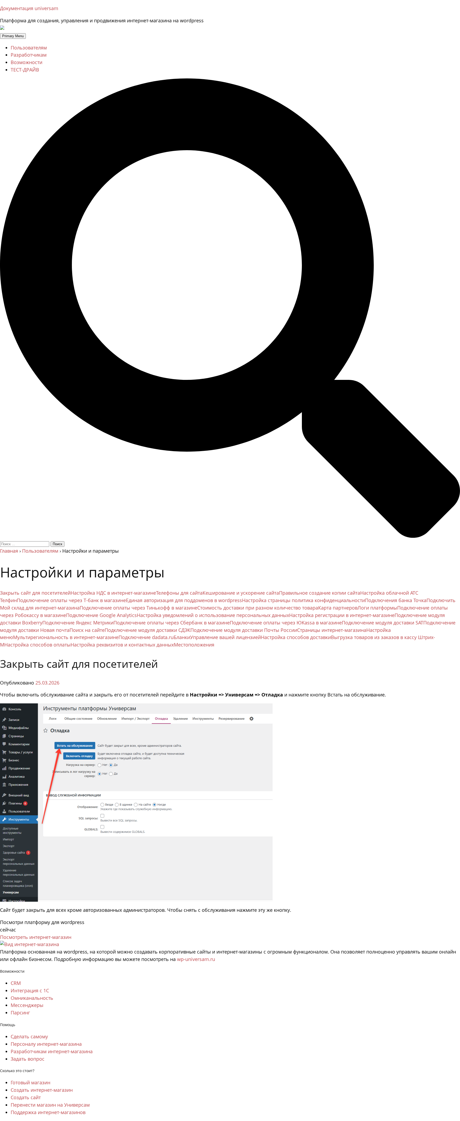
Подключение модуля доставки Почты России (243, 630)
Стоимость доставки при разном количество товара (257, 607)
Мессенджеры (27, 1005)
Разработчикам (29, 55)
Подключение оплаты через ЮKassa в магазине (286, 622)
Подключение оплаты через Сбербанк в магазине (171, 622)
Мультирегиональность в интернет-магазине (65, 637)
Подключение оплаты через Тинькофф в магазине (138, 607)
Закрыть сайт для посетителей (35, 593)
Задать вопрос (27, 1059)
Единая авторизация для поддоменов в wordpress (184, 600)
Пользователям (29, 47)
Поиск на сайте (87, 630)
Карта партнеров (338, 607)
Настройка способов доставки (296, 637)
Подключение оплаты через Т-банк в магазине (71, 600)
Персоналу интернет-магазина (46, 1044)
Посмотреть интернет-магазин (35, 937)
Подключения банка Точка (395, 600)
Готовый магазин (30, 1082)
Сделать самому (29, 1036)
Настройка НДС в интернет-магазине (113, 593)
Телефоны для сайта (179, 593)
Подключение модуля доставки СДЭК (147, 630)
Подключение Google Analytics (101, 615)
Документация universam (29, 8)
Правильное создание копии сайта (319, 593)
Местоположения (194, 644)
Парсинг (20, 1012)
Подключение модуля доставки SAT (382, 622)
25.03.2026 (47, 682)
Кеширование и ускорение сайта (241, 593)
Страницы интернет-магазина (331, 630)
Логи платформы (377, 607)
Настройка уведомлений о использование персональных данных (213, 615)
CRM (16, 983)
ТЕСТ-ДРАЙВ (25, 69)
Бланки (182, 637)
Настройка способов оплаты (37, 644)
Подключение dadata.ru (146, 637)
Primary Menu (13, 36)
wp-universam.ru (196, 959)
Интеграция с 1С (30, 990)
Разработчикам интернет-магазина (52, 1051)
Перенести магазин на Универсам (50, 1105)
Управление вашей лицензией (225, 637)
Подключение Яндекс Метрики (77, 622)
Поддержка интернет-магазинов (48, 1112)
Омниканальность (32, 998)
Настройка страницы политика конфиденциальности (303, 600)
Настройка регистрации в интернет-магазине (342, 615)
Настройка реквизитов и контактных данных (122, 644)
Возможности (26, 62)
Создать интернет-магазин (42, 1090)
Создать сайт (26, 1097)
